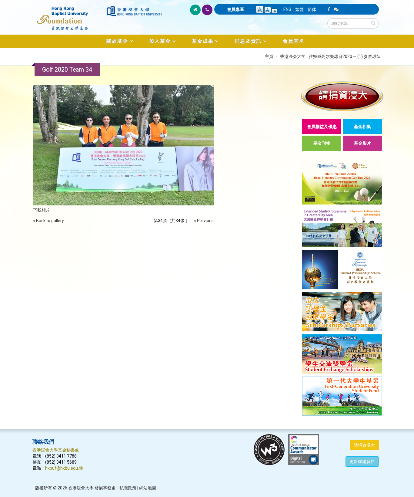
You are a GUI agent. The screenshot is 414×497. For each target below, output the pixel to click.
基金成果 (203, 41)
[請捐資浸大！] (342, 96)
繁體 (299, 9)
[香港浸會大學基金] (69, 15)
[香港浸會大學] (134, 11)
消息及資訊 (248, 41)
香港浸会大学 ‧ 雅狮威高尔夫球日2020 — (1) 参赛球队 (330, 56)
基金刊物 (321, 143)
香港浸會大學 (81, 487)
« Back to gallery (48, 220)
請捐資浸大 (364, 445)
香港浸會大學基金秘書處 (55, 450)
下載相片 (41, 210)
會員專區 (235, 9)
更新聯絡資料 (362, 461)
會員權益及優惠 (322, 126)
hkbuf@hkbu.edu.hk (64, 468)
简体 (312, 9)
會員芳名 (294, 41)
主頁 (269, 56)
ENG (287, 9)
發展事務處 (105, 487)
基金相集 (362, 126)
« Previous (204, 220)
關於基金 (117, 41)
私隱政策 (127, 487)
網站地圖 (147, 487)
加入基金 (160, 41)
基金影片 (362, 143)
